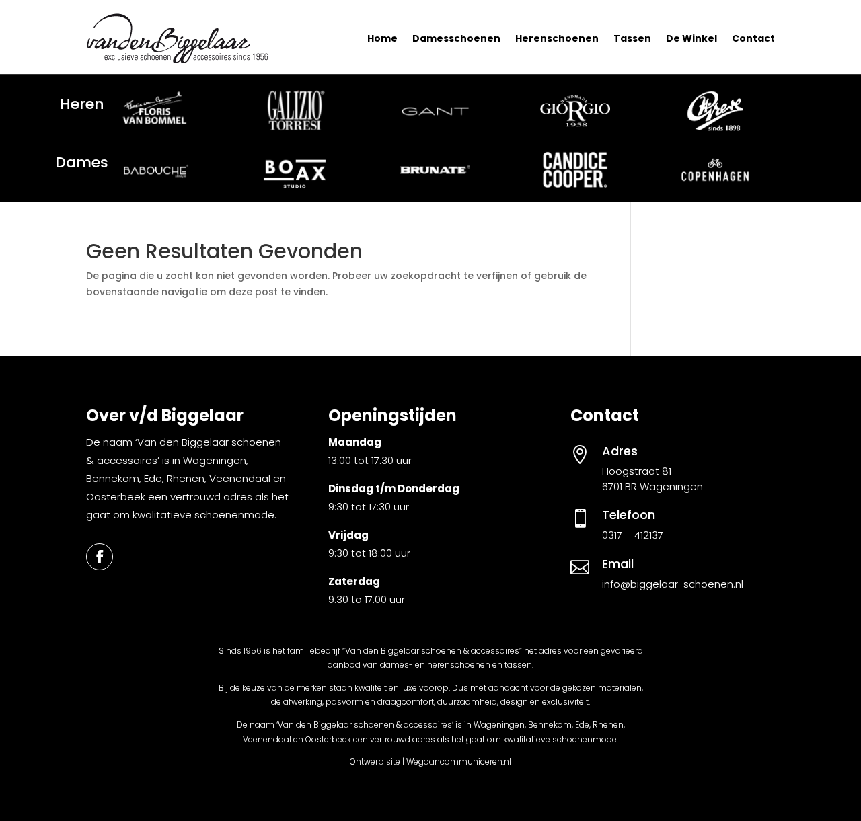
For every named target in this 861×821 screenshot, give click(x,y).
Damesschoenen (456, 38)
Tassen (632, 38)
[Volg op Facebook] (99, 556)
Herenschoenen (557, 38)
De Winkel (691, 38)
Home (382, 38)
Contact (753, 38)
